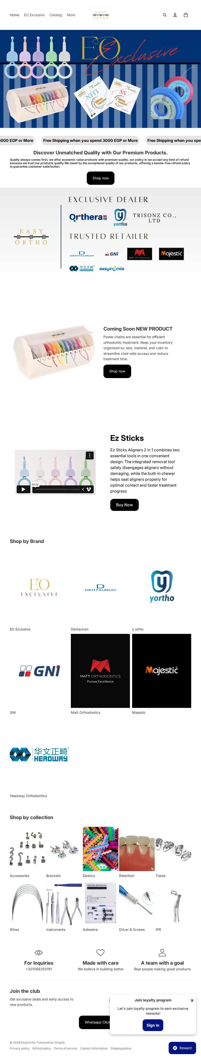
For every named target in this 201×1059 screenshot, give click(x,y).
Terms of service (65, 1048)
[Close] (192, 1000)
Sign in (153, 1025)
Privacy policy (20, 1048)
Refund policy (41, 1048)
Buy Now (124, 504)
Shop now (101, 178)
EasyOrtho (28, 1042)
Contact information (94, 1048)
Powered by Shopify (51, 1042)
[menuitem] (14, 15)
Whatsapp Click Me (100, 1022)
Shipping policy (121, 1048)
